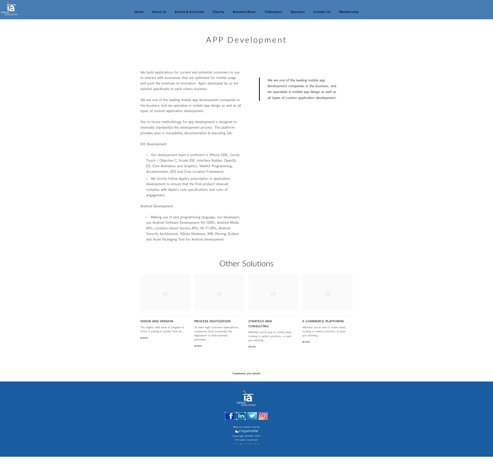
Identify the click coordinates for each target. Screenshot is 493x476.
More (144, 338)
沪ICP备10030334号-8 (246, 444)
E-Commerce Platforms (323, 321)
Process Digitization (212, 321)
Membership (349, 12)
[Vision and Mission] (165, 292)
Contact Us (322, 12)
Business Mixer (244, 12)
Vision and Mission (157, 321)
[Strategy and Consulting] (273, 292)
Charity (218, 12)
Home (139, 12)
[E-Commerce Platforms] (327, 292)
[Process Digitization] (219, 292)
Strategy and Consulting (260, 324)
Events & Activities (189, 12)
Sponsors (298, 12)
